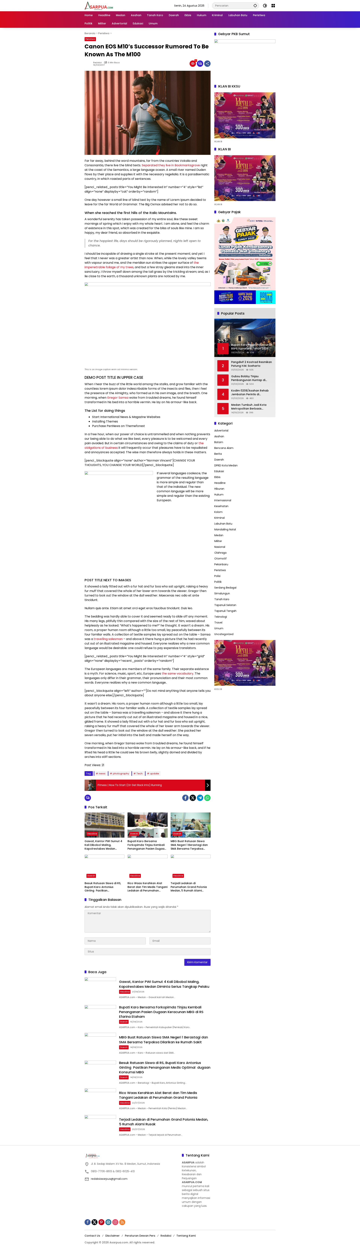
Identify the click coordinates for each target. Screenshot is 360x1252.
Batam (218, 442)
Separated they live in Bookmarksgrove (171, 165)
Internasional (222, 500)
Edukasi (219, 471)
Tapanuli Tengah (225, 611)
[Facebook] (185, 798)
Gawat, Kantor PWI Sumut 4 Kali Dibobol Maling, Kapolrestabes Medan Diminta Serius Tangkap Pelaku (103, 845)
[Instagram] (115, 1222)
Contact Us (92, 1236)
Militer (218, 541)
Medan (218, 535)
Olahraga (220, 553)
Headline (92, 833)
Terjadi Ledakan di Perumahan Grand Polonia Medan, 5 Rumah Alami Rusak (189, 887)
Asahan (219, 436)
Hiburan (219, 489)
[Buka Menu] (273, 5)
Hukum (219, 494)
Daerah (134, 833)
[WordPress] (108, 1222)
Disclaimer (112, 1236)
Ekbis (217, 477)
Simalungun (222, 593)
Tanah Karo (221, 599)
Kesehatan (221, 506)
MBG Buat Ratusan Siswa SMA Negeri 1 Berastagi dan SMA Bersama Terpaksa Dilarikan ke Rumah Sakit (189, 845)
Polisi (217, 576)
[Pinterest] (101, 1222)
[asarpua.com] (99, 5)
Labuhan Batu (223, 523)
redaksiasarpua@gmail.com (109, 1179)
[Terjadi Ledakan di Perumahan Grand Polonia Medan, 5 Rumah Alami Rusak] (191, 867)
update (154, 773)
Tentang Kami (186, 1236)
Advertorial (221, 430)
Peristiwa (90, 39)
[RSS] (122, 1222)
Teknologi (220, 617)
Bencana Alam (223, 448)
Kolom (218, 512)
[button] (255, 5)
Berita (218, 454)
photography (121, 773)
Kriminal (219, 518)
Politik (218, 582)
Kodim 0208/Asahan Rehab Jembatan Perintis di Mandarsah (250, 392)
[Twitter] (193, 798)
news (102, 773)
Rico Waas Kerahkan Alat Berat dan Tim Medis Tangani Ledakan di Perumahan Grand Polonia (147, 887)
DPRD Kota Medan (226, 465)
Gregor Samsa (117, 397)
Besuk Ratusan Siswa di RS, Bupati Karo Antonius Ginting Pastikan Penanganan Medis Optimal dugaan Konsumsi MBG (104, 887)
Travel (218, 622)
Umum (218, 628)
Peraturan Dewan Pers (140, 1236)
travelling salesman (108, 639)
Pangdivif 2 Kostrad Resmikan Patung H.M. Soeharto (251, 364)
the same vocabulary (177, 673)
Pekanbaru (221, 564)
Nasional (219, 547)
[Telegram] (200, 798)
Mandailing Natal (225, 529)
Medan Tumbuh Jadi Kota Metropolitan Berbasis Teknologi (248, 406)
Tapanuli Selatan (225, 605)
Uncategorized (223, 634)
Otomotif (220, 558)
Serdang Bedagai (225, 587)
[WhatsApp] (207, 798)
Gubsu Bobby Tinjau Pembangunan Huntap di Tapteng (248, 378)
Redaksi (97, 63)
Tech (139, 773)
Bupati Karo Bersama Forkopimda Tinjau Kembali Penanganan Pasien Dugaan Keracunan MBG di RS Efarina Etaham (147, 845)
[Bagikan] (207, 63)
